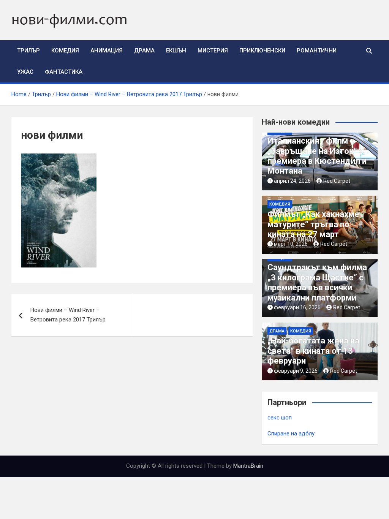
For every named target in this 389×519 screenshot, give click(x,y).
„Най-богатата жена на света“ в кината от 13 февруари (313, 351)
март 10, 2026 (291, 244)
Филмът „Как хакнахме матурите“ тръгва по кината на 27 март (313, 224)
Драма (144, 50)
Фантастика (63, 71)
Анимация (106, 50)
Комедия (65, 50)
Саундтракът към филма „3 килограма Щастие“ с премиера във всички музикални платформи (317, 282)
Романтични (317, 50)
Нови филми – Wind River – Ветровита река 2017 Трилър (68, 315)
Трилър (28, 50)
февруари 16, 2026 (297, 307)
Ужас (25, 71)
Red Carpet (336, 181)
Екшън (176, 50)
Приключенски (262, 50)
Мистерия (213, 50)
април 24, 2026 (292, 181)
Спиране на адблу (291, 433)
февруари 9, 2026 (296, 371)
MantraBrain (248, 465)
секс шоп (279, 417)
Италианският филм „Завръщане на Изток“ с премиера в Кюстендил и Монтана (317, 156)
